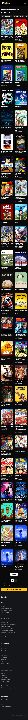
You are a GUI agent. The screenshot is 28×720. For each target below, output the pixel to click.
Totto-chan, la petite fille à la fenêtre (19, 129)
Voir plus (14, 574)
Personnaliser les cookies (8, 632)
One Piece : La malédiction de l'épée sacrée (19, 245)
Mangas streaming (6, 688)
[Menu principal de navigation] (25, 3)
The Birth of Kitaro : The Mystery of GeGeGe (7, 404)
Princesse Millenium (20, 151)
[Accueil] (6, 3)
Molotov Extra (5, 700)
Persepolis (4, 106)
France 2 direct (5, 649)
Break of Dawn (19, 106)
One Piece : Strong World (20, 221)
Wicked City (18, 499)
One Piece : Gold (19, 403)
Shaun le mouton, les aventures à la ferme (21, 312)
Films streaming (5, 679)
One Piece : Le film (20, 451)
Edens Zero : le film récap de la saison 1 (7, 37)
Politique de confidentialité (8, 624)
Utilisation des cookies (7, 628)
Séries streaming (5, 681)
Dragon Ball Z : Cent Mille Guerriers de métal (20, 175)
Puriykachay (4, 267)
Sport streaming (5, 683)
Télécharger (4, 634)
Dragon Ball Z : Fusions (5, 198)
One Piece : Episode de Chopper (7, 427)
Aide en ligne (4, 622)
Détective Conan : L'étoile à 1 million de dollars (21, 336)
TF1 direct (4, 646)
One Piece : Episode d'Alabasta (7, 244)
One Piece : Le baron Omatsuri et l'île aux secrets (7, 477)
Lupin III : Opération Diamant (6, 83)
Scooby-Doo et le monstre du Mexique (6, 544)
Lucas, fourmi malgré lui (19, 567)
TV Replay (4, 675)
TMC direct (4, 661)
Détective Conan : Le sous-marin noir (6, 335)
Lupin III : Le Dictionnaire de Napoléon (19, 84)
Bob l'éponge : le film (21, 520)
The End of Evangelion (18, 267)
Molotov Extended (6, 702)
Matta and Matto (19, 289)
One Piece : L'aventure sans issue (19, 477)
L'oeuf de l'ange (6, 127)
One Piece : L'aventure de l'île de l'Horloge (20, 199)
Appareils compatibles (7, 637)
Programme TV (5, 673)
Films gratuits (18, 16)
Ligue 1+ (3, 704)
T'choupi (3, 566)
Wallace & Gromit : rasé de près (6, 311)
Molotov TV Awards (6, 686)
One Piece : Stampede (4, 221)
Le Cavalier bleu (6, 289)
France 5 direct (5, 653)
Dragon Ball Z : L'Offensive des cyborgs (19, 38)
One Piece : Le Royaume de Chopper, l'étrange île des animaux (20, 428)
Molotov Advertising (6, 610)
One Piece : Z (18, 382)
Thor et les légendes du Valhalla (21, 543)
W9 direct (3, 659)
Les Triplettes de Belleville (6, 61)
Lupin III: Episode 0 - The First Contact (20, 61)
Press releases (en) (6, 608)
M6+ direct (4, 655)
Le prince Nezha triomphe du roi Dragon (6, 175)
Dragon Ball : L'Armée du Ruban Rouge (20, 359)
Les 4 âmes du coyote (5, 358)
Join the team (5, 612)
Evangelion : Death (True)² (6, 151)
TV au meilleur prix (6, 706)
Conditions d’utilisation (7, 630)
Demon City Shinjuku (7, 499)
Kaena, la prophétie (7, 382)
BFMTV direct (5, 663)
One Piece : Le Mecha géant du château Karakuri (6, 453)
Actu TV (3, 690)
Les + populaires (6, 16)
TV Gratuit (4, 677)
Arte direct (4, 657)
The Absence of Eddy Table (6, 521)
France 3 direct (5, 651)
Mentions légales (5, 626)
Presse (3, 606)
